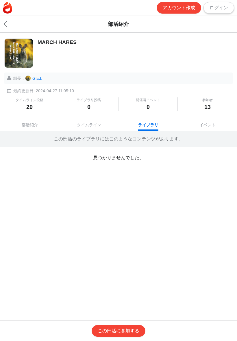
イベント (207, 125)
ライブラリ (148, 125)
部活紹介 (30, 125)
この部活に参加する (118, 330)
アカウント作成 (179, 7)
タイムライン (89, 125)
